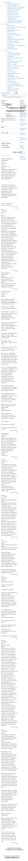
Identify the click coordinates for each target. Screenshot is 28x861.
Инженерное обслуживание (14, 61)
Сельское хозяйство (12, 14)
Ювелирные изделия (12, 48)
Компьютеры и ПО (12, 33)
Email (2, 127)
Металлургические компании (14, 8)
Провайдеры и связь (12, 76)
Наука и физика (11, 72)
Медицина (10, 70)
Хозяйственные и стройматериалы (16, 45)
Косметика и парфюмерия (14, 35)
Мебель (9, 36)
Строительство (11, 81)
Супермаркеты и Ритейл (13, 42)
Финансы (9, 87)
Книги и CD (10, 31)
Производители (8, 2)
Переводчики (10, 75)
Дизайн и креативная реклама (15, 58)
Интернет (9, 52)
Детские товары (11, 28)
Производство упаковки (13, 13)
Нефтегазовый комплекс (13, 10)
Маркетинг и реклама (12, 68)
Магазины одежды (12, 5)
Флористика (10, 44)
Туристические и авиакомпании (15, 85)
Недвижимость (11, 38)
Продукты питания (12, 11)
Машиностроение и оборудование (16, 7)
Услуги (6, 50)
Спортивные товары (12, 41)
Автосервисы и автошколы (14, 53)
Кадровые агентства (12, 62)
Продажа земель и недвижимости (16, 78)
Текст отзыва (4, 133)
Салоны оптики (11, 79)
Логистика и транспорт (13, 67)
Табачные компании (12, 18)
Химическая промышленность (15, 21)
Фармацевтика (11, 19)
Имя (2, 121)
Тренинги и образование (13, 84)
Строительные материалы (14, 16)
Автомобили (10, 25)
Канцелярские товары (13, 30)
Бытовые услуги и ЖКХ (13, 55)
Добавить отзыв (17, 152)
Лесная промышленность (13, 4)
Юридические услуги (12, 90)
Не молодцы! (6, 147)
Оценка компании (6, 143)
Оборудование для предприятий (15, 39)
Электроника (10, 47)
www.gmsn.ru (23, 110)
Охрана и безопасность (13, 73)
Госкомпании (10, 56)
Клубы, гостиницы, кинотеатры (15, 65)
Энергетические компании (14, 22)
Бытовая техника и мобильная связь (16, 27)
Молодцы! (5, 145)
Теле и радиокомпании (13, 82)
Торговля (6, 24)
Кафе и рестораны (12, 64)
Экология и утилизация (13, 89)
